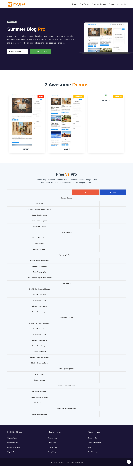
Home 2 (66, 149)
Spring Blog (52, 452)
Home (74, 4)
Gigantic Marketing (13, 447)
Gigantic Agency (12, 438)
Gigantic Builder (12, 442)
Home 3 (106, 100)
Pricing (111, 4)
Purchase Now (40, 51)
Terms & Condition (94, 442)
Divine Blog (52, 442)
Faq (89, 447)
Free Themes (84, 4)
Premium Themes (99, 4)
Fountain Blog (52, 447)
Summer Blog (52, 438)
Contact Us (121, 4)
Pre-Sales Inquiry (93, 452)
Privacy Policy (93, 438)
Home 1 (27, 149)
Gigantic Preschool (13, 452)
